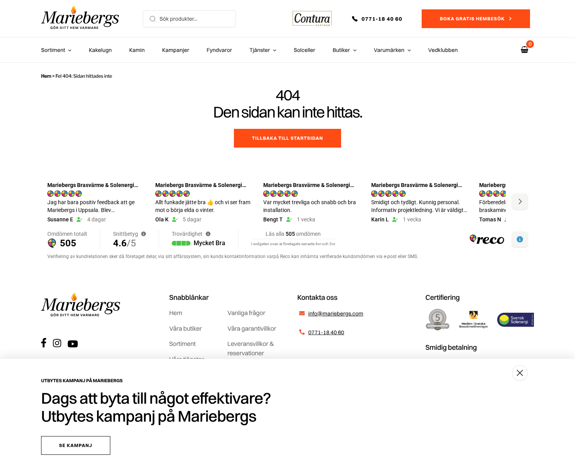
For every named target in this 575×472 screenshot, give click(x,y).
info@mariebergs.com (335, 313)
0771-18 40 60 (326, 332)
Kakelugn (100, 49)
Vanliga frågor (246, 313)
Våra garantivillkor (251, 328)
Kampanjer (175, 49)
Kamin (137, 49)
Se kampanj (75, 445)
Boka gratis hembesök (472, 18)
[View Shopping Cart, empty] (524, 50)
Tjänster (260, 49)
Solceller (304, 49)
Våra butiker (185, 328)
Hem (46, 76)
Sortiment (53, 49)
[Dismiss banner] (520, 373)
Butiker (341, 49)
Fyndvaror (219, 49)
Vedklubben (443, 49)
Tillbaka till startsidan (287, 138)
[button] (382, 18)
